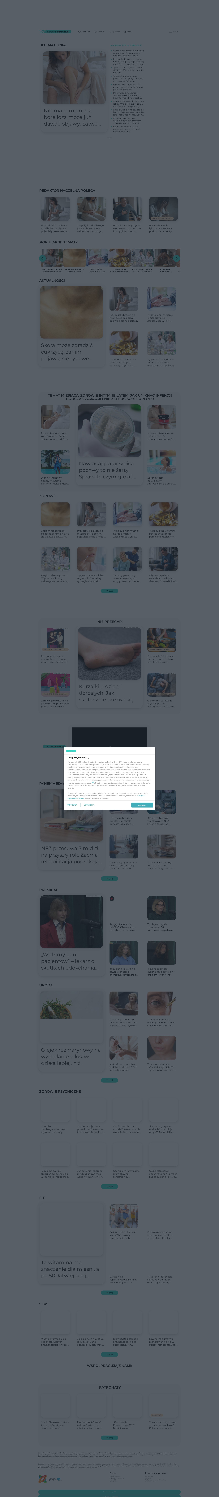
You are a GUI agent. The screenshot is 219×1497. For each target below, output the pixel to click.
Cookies (81, 798)
